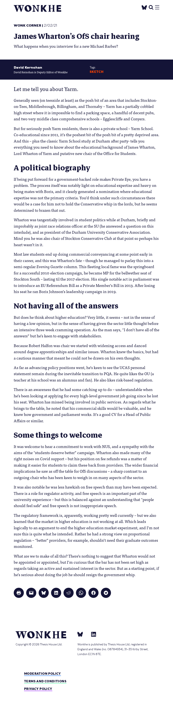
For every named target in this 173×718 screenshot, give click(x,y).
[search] (151, 6)
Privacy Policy (38, 689)
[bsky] (82, 634)
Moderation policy (42, 673)
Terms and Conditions (45, 681)
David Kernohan (28, 67)
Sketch (97, 72)
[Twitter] (144, 7)
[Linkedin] (92, 634)
